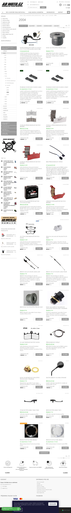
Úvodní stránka (2, 12)
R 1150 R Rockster (9, 83)
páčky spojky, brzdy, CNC (7, 34)
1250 (5, 99)
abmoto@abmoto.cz (6, 484)
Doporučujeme (23, 25)
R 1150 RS (7, 85)
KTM (4, 112)
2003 (8, 90)
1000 (5, 71)
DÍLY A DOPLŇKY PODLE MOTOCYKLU (15, 12)
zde (20, 506)
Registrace (67, 1)
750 (5, 62)
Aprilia (5, 51)
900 (5, 69)
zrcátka (4, 35)
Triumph (5, 117)
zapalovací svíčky (6, 22)
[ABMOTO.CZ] (12, 5)
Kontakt (60, 12)
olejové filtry (5, 18)
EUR (69, 7)
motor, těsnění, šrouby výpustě (9, 29)
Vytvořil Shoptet (67, 510)
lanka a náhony (5, 32)
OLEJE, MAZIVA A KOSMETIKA (35, 12)
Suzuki (5, 114)
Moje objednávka (40, 492)
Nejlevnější (31, 25)
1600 (5, 103)
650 (5, 57)
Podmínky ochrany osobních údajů (44, 489)
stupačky (4, 37)
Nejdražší (39, 25)
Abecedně (56, 25)
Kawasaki (5, 110)
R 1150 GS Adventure (10, 80)
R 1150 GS (7, 78)
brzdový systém (6, 23)
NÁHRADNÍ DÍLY (51, 12)
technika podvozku (6, 27)
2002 (8, 87)
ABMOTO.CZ (4, 488)
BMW (4, 53)
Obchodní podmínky (41, 488)
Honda (5, 108)
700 (5, 60)
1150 (5, 76)
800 (5, 64)
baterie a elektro (6, 25)
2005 (8, 94)
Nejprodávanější (48, 25)
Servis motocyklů (40, 482)
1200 (5, 96)
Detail (39, 102)
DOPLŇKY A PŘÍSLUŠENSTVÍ (5, 130)
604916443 (40, 2)
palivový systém (6, 30)
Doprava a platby (40, 486)
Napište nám (39, 485)
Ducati (5, 106)
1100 (5, 73)
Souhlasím (52, 504)
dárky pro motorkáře (5, 134)
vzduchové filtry (6, 20)
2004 (8, 92)
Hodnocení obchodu (41, 491)
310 (5, 55)
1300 (5, 101)
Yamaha (5, 119)
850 (5, 66)
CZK (67, 7)
